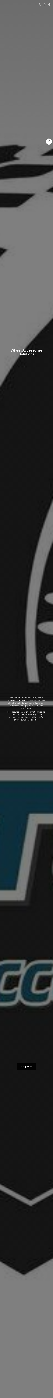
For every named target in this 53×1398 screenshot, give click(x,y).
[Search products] (48, 141)
